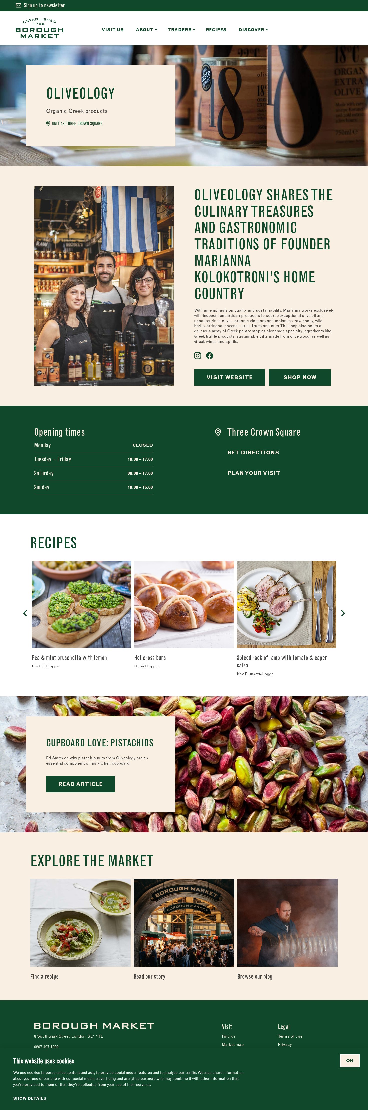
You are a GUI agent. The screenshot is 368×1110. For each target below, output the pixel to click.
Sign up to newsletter (44, 5)
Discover (251, 29)
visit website (229, 377)
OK (350, 1060)
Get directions (253, 452)
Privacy (285, 1044)
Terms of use (290, 1036)
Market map (233, 1044)
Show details (29, 1098)
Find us (229, 1036)
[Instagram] (197, 355)
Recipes (216, 29)
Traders (180, 29)
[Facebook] (209, 355)
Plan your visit (253, 473)
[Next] (342, 613)
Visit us (113, 29)
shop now (300, 377)
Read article (80, 784)
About (145, 29)
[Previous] (25, 613)
